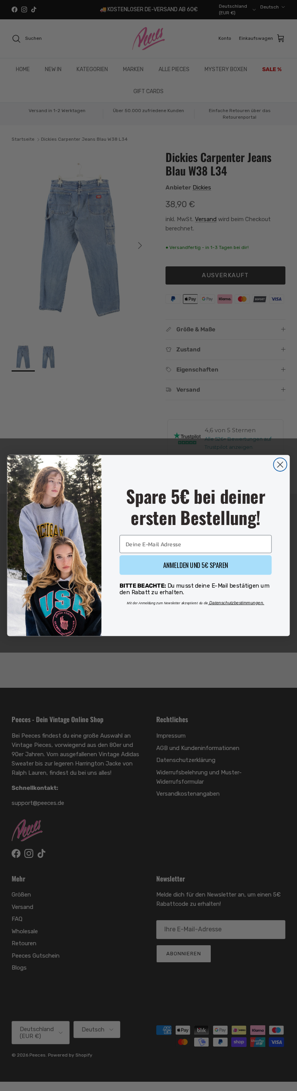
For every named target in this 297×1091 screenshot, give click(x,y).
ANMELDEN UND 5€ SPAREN (195, 564)
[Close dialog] (280, 464)
